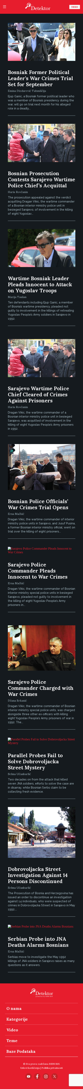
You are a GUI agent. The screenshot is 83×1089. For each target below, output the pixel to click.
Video (74, 7)
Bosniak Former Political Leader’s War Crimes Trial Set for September (40, 78)
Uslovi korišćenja (30, 1067)
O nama (14, 1008)
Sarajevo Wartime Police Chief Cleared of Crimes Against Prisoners (38, 394)
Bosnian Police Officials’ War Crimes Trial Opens (38, 504)
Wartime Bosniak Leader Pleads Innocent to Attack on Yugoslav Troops (40, 284)
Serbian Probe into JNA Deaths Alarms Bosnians (38, 942)
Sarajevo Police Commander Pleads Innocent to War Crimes (37, 570)
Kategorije (17, 1019)
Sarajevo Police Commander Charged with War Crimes (41, 688)
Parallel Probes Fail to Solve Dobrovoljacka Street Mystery (35, 761)
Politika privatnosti (52, 1067)
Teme (12, 1040)
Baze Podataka (20, 1051)
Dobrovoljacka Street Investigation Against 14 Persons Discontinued (38, 875)
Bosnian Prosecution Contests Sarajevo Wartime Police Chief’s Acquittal (41, 179)
